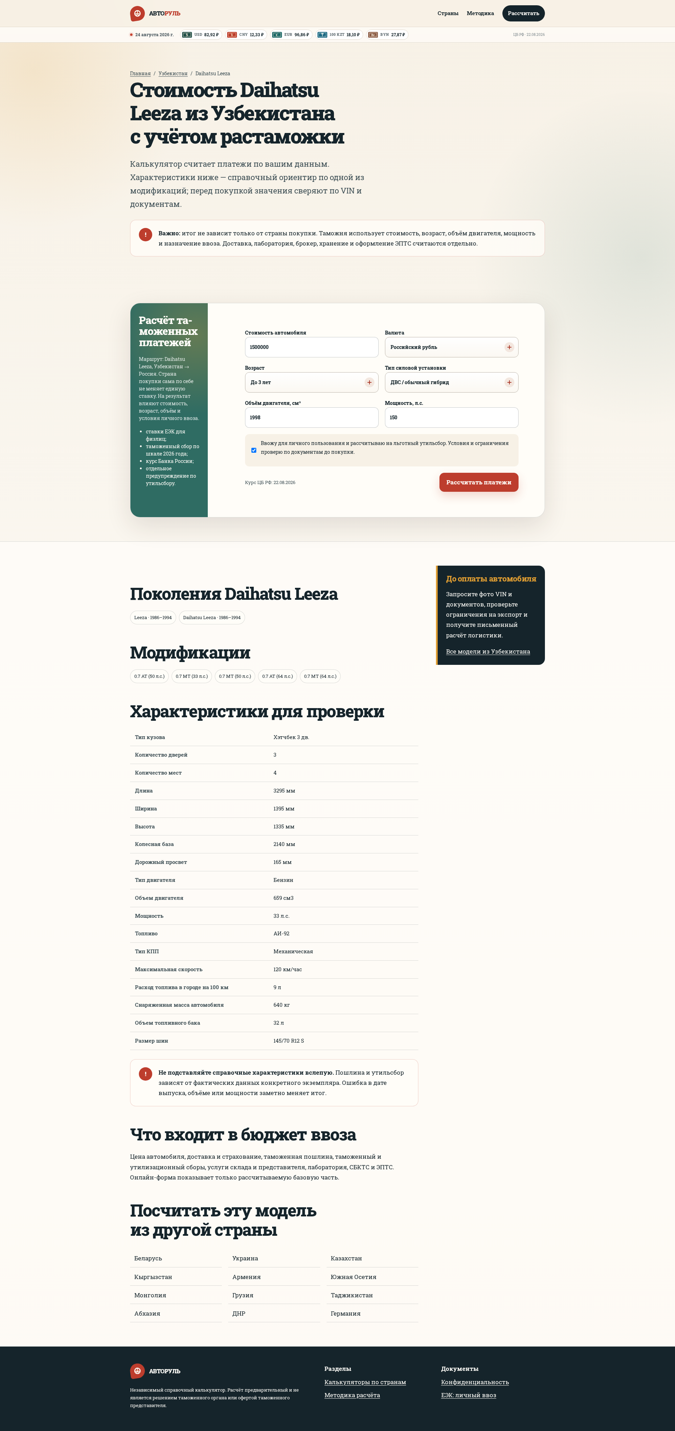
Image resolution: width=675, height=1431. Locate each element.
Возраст (258, 375)
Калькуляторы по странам (365, 1382)
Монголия (150, 1295)
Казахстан (346, 1258)
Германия (346, 1313)
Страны (448, 13)
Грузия (242, 1295)
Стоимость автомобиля (275, 332)
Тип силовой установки (417, 375)
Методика (480, 13)
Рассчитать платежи (479, 482)
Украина (245, 1258)
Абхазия (147, 1313)
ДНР (238, 1313)
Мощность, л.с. (404, 403)
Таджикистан (352, 1295)
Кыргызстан (153, 1277)
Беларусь (148, 1258)
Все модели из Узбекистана (488, 651)
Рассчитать (523, 13)
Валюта (411, 339)
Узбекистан (173, 73)
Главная (140, 73)
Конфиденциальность (475, 1382)
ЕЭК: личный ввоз (468, 1395)
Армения (246, 1277)
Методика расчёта (352, 1395)
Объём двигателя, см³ (273, 403)
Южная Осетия (354, 1277)
